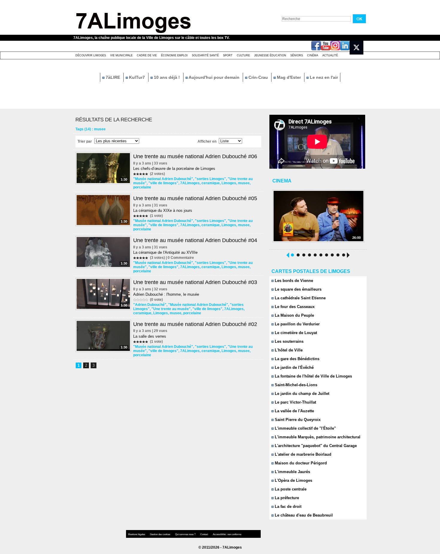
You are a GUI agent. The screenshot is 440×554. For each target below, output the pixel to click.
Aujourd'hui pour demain (214, 77)
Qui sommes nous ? (185, 534)
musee (244, 183)
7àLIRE (112, 77)
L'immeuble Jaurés (292, 472)
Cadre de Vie (147, 55)
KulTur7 (137, 77)
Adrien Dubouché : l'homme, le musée (166, 294)
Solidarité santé (205, 55)
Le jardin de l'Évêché (294, 367)
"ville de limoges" (163, 183)
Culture (243, 55)
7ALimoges (190, 183)
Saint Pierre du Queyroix (297, 419)
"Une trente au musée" (171, 309)
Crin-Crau (258, 77)
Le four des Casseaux (294, 306)
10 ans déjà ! (167, 77)
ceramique (210, 183)
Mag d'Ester (289, 77)
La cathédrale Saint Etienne (300, 298)
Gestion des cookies (160, 534)
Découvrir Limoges (90, 55)
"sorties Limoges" (210, 179)
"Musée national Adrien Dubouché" (163, 179)
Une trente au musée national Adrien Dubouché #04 (195, 240)
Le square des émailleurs (297, 289)
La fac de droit (287, 506)
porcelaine (142, 187)
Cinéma (312, 55)
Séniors (296, 55)
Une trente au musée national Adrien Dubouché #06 (195, 156)
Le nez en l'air (323, 77)
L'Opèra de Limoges (293, 480)
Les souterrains (289, 341)
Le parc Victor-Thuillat (295, 402)
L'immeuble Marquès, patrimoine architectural (317, 437)
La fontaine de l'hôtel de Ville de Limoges (313, 376)
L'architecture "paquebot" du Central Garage (315, 445)
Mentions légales (137, 534)
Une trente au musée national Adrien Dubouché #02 (195, 324)
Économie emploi (174, 55)
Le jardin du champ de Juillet (301, 393)
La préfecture (286, 498)
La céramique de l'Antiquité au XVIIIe (165, 252)
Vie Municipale (121, 55)
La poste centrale (290, 489)
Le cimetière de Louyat (295, 332)
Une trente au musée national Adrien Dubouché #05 (195, 198)
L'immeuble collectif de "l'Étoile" (305, 428)
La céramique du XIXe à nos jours (162, 210)
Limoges (228, 183)
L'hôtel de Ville (288, 350)
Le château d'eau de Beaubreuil (303, 515)
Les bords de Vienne (293, 280)
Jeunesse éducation (270, 55)
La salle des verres (149, 336)
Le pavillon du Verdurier (297, 324)
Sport (228, 55)
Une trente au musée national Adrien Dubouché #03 (195, 282)
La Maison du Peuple (294, 315)
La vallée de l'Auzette (294, 411)
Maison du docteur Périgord (300, 463)
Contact (204, 534)
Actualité (330, 55)
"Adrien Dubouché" (149, 305)
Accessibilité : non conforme (227, 534)
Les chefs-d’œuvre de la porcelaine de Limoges (174, 168)
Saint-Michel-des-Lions (295, 385)
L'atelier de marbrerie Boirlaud (302, 454)
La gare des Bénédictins (296, 359)
